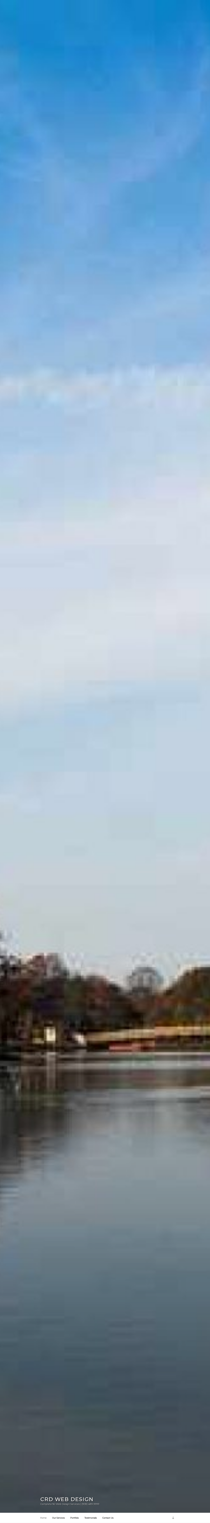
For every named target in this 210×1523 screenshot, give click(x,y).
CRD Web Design (67, 1499)
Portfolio (74, 1518)
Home (43, 1518)
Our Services (58, 1518)
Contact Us (107, 1518)
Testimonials (90, 1518)
